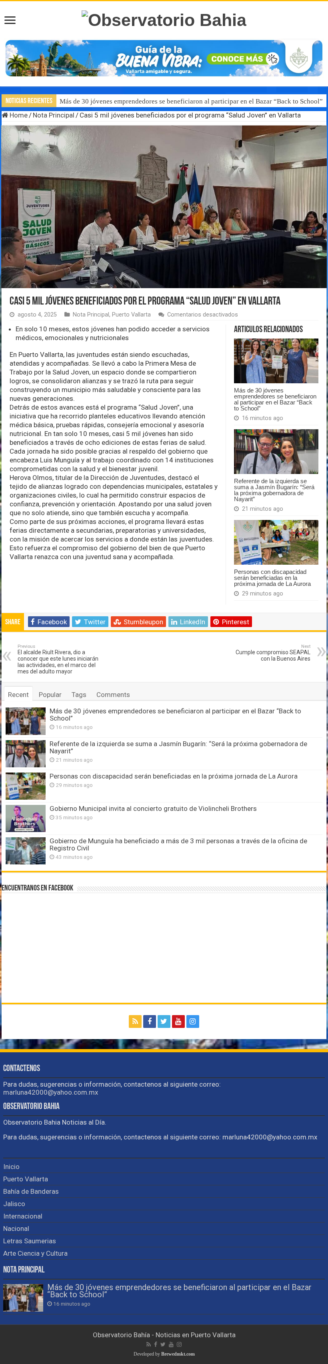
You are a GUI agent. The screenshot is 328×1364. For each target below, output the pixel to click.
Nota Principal (53, 115)
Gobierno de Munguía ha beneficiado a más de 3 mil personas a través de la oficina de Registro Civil (178, 844)
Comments (113, 695)
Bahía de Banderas (31, 1191)
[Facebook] (149, 1021)
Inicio (11, 1167)
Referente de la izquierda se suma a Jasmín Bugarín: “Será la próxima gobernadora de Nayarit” (274, 490)
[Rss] (135, 1021)
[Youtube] (178, 1021)
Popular (50, 695)
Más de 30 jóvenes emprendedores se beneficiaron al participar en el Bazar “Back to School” (191, 101)
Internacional (22, 1216)
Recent (18, 695)
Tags (79, 695)
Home (18, 115)
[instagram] (192, 1021)
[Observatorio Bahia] (164, 18)
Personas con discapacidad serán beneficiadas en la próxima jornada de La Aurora (272, 577)
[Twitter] (164, 1021)
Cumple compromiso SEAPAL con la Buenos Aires (273, 653)
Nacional (16, 1229)
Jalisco (14, 1204)
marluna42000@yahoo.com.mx (50, 1092)
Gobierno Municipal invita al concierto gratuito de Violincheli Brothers (153, 808)
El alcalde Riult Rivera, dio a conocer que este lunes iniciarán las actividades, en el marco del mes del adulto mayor (58, 659)
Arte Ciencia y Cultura (35, 1253)
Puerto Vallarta (131, 314)
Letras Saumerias (29, 1241)
